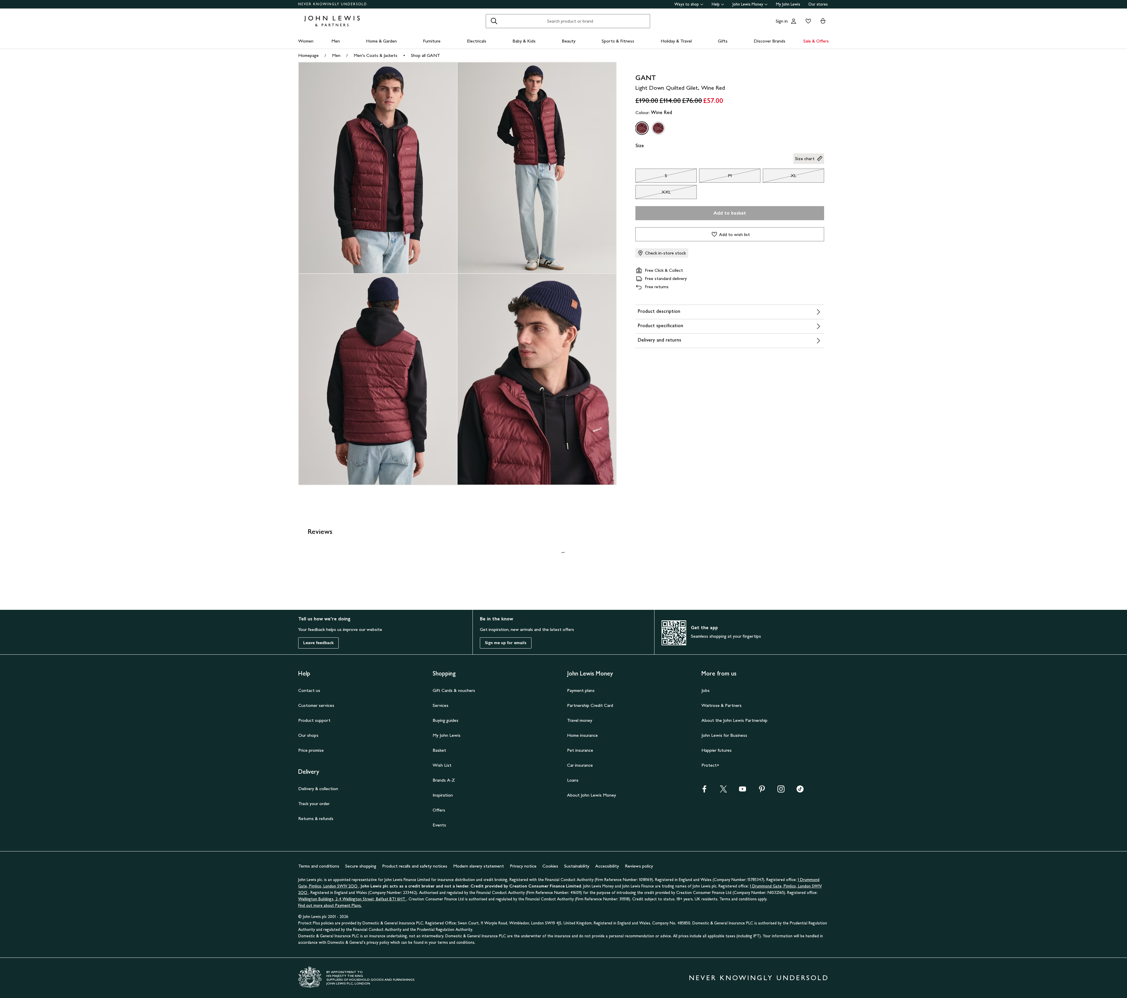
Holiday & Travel (676, 41)
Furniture (432, 41)
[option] (641, 128)
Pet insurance (580, 750)
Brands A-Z (444, 780)
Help (716, 4)
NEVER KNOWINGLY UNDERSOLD (332, 4)
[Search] (494, 21)
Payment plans (581, 690)
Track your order (314, 803)
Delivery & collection (318, 788)
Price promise (311, 750)
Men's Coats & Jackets (375, 55)
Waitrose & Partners (721, 705)
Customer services (316, 705)
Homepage (308, 55)
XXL (653, 193)
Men (335, 41)
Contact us (309, 690)
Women (305, 41)
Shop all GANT (425, 55)
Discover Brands (769, 41)
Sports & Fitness (618, 41)
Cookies (550, 866)
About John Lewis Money (591, 795)
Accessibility (607, 866)
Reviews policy (639, 866)
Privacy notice (523, 866)
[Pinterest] (761, 791)
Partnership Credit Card (590, 705)
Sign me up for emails (506, 642)
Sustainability (576, 866)
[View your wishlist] (807, 21)
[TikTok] (800, 791)
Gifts (723, 41)
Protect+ (710, 765)
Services (440, 705)
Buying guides (445, 720)
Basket (439, 750)
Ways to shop (686, 4)
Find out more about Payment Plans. (330, 905)
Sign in (782, 21)
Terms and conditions (318, 866)
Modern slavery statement (478, 866)
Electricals (476, 41)
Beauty (569, 41)
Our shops (308, 735)
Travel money (579, 720)
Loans (572, 780)
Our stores (818, 4)
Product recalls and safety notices (414, 866)
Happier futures (716, 750)
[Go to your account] (793, 21)
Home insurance (582, 735)
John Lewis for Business (724, 735)
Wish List (442, 765)
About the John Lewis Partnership (734, 720)
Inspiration (443, 795)
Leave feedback (318, 642)
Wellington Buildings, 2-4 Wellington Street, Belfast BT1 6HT (352, 899)
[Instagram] (780, 791)
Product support (314, 720)
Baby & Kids (524, 41)
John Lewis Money (748, 4)
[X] (723, 791)
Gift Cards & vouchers (454, 690)
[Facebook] (704, 791)
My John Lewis (788, 4)
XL (779, 177)
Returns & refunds (315, 818)
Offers (439, 810)
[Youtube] (742, 791)
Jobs (705, 690)
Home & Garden (381, 41)
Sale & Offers (816, 41)
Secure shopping (360, 866)
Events (439, 825)
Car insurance (580, 765)
